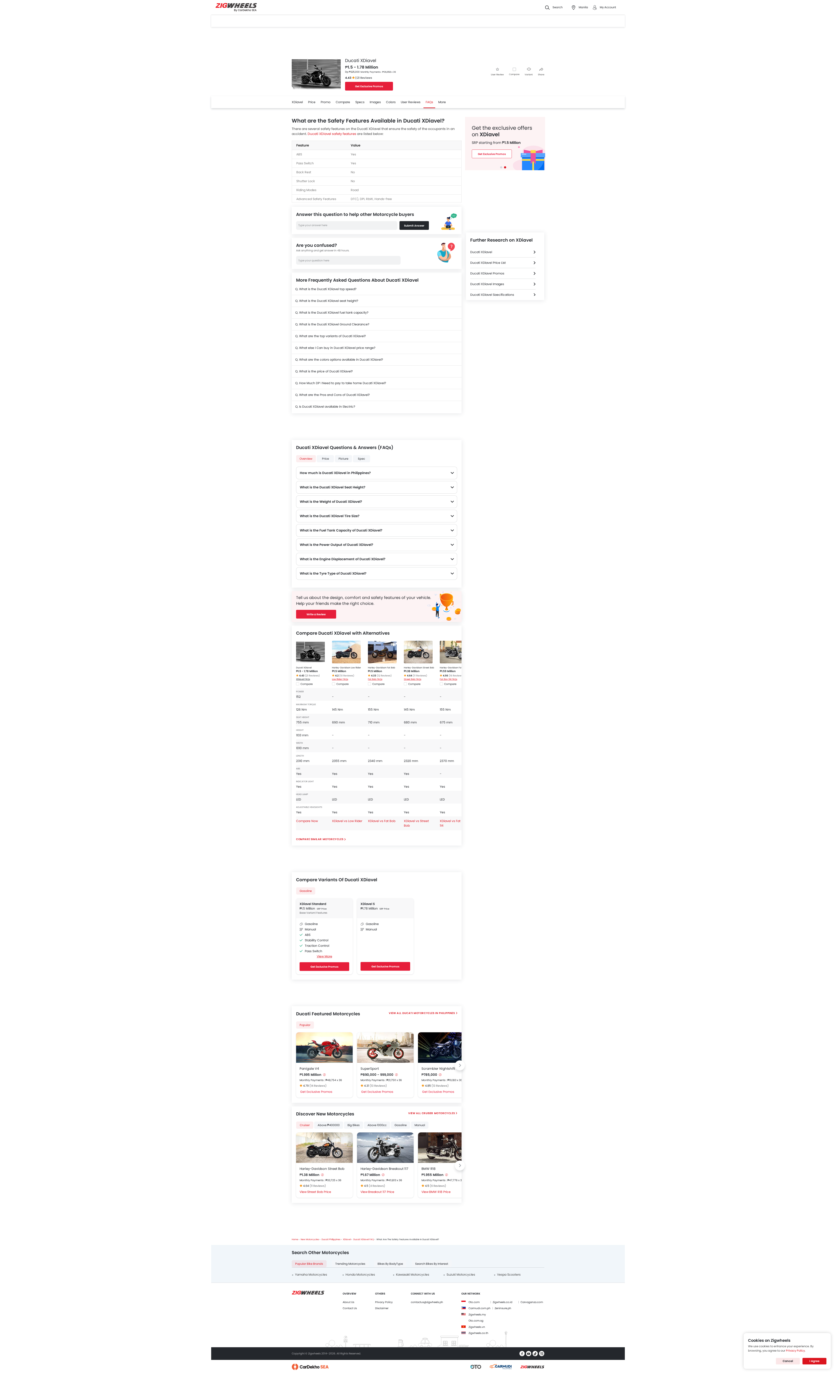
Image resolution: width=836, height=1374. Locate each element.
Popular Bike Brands (309, 1264)
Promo (325, 102)
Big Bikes (353, 1125)
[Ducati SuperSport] (385, 1047)
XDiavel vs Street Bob (416, 823)
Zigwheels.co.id (502, 1302)
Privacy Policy (384, 1302)
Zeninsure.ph (503, 1308)
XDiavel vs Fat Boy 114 (453, 823)
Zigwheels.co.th (478, 1333)
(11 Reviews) (420, 675)
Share (541, 74)
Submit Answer (414, 225)
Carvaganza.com (532, 1302)
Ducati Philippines (331, 1239)
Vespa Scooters (509, 1274)
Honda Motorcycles (360, 1274)
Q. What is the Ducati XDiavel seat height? (326, 301)
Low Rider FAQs (340, 679)
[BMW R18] (446, 1147)
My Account (608, 7)
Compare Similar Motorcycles (319, 839)
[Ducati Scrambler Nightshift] (446, 1047)
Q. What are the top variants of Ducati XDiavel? (330, 336)
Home (295, 1239)
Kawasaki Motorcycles (412, 1274)
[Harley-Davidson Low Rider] (346, 652)
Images (375, 102)
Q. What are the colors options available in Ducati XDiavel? (339, 359)
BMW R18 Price (440, 1192)
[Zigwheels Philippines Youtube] (528, 1353)
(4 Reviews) (377, 1186)
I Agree (814, 1361)
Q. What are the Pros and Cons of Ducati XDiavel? (332, 395)
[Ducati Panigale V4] (324, 1047)
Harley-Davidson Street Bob (419, 667)
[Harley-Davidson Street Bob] (418, 652)
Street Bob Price (319, 1192)
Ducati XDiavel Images (487, 284)
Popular (305, 1025)
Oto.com (474, 1302)
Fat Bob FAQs (375, 679)
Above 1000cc (377, 1125)
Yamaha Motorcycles (311, 1274)
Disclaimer (381, 1308)
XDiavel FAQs (303, 679)
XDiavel (297, 102)
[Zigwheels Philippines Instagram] (541, 1353)
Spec (361, 459)
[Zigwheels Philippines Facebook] (522, 1353)
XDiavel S (368, 904)
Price (311, 102)
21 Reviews (364, 78)
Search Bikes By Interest (431, 1264)
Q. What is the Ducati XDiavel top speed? (325, 289)
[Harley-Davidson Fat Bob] (382, 652)
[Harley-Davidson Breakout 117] (385, 1147)
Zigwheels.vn (477, 1327)
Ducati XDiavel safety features (332, 133)
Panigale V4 (309, 1068)
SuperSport (370, 1068)
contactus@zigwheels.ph (427, 1302)
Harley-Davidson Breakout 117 (384, 1168)
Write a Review (316, 614)
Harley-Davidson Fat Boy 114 (455, 667)
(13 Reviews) (378, 1086)
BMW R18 (428, 1168)
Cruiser (305, 1125)
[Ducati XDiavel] (310, 652)
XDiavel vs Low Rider (347, 821)
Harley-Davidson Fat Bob (381, 667)
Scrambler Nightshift (438, 1068)
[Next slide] (460, 1065)
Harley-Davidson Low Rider (346, 667)
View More (324, 956)
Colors (391, 102)
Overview (306, 459)
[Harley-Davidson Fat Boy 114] (454, 652)
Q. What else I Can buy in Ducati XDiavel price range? (335, 348)
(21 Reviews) (312, 675)
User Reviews (410, 102)
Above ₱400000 (329, 1125)
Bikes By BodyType (390, 1264)
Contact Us (350, 1308)
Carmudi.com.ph (479, 1308)
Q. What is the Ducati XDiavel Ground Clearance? (332, 324)
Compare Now (307, 821)
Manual (420, 1125)
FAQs (429, 102)
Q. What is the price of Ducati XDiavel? (324, 371)
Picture (343, 459)
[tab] (501, 167)
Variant (529, 74)
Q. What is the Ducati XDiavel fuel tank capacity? (331, 312)
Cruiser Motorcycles (438, 1113)
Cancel (788, 1361)
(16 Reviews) (456, 675)
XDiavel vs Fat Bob (381, 821)
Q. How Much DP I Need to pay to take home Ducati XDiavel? (340, 383)
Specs (359, 102)
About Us (348, 1302)
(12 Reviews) (384, 675)
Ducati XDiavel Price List (488, 263)
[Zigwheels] (236, 7)
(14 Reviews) (318, 1086)
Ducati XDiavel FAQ (363, 1239)
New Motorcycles (310, 1239)
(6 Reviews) (438, 1186)
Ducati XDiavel (304, 667)
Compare (514, 74)
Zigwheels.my (477, 1314)
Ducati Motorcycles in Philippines (428, 1013)
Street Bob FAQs (412, 679)
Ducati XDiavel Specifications (492, 295)
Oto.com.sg (476, 1320)
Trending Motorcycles (350, 1264)
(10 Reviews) (346, 675)
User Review (497, 74)
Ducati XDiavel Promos (487, 273)
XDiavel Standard (313, 904)
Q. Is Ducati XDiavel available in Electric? (325, 406)
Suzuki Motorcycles (461, 1274)
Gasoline (306, 891)
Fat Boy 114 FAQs (448, 679)
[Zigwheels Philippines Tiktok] (535, 1353)
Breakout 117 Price (381, 1192)
